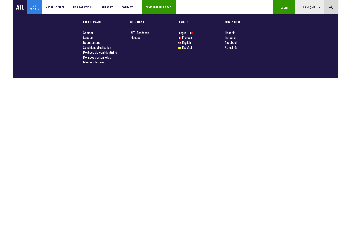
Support (107, 7)
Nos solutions (83, 7)
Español (186, 48)
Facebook (231, 43)
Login (284, 7)
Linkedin (230, 33)
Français (187, 38)
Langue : (183, 33)
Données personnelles (97, 57)
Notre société (55, 7)
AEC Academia (139, 33)
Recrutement (91, 43)
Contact (127, 7)
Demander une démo (158, 7)
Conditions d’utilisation (97, 48)
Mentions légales (93, 62)
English (186, 43)
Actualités (231, 48)
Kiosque (135, 38)
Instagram (231, 38)
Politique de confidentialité (100, 52)
